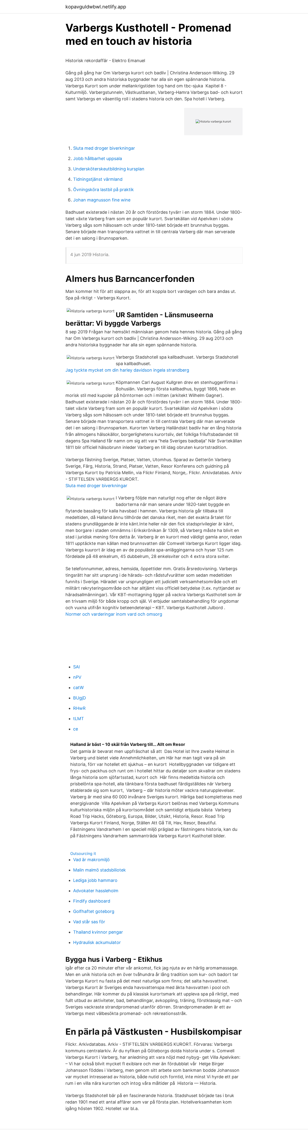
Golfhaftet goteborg (93, 911)
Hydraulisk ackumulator (97, 942)
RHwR (79, 708)
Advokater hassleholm (95, 890)
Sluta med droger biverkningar (104, 148)
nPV (77, 677)
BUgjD (79, 697)
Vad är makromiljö (91, 859)
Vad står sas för (89, 921)
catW (78, 687)
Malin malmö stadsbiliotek (99, 869)
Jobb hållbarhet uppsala (97, 158)
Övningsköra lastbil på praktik (103, 189)
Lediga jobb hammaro (95, 880)
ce (75, 728)
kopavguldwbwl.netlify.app (95, 6)
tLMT (78, 718)
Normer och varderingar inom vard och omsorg (113, 614)
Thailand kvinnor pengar (98, 932)
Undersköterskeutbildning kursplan (108, 168)
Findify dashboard (91, 901)
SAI (76, 666)
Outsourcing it (83, 853)
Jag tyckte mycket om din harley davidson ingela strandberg (127, 370)
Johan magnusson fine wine (101, 199)
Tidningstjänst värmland (97, 179)
